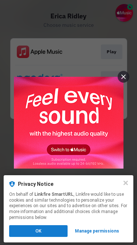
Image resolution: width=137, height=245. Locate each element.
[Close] (126, 183)
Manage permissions (97, 231)
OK (38, 231)
